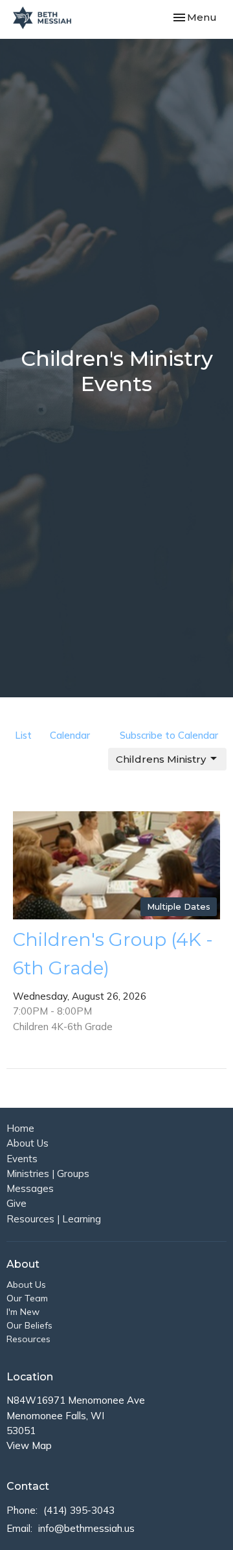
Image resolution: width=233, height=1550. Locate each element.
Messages (30, 1188)
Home (20, 1128)
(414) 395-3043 (79, 1510)
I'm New (22, 1312)
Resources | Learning (53, 1219)
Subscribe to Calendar (169, 735)
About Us (27, 1143)
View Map (29, 1445)
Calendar (70, 735)
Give (16, 1203)
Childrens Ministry (161, 759)
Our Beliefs (29, 1325)
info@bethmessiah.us (86, 1528)
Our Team (27, 1298)
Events (22, 1158)
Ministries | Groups (47, 1173)
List (23, 735)
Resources (28, 1339)
